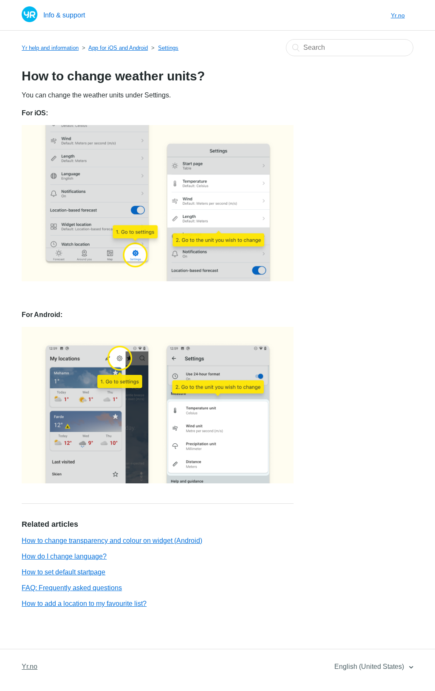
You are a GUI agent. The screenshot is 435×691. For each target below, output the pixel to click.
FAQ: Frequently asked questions (72, 587)
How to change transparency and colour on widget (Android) (112, 540)
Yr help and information (50, 48)
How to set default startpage (63, 572)
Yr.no (398, 15)
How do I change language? (64, 556)
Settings (168, 48)
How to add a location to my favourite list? (84, 603)
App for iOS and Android (118, 48)
